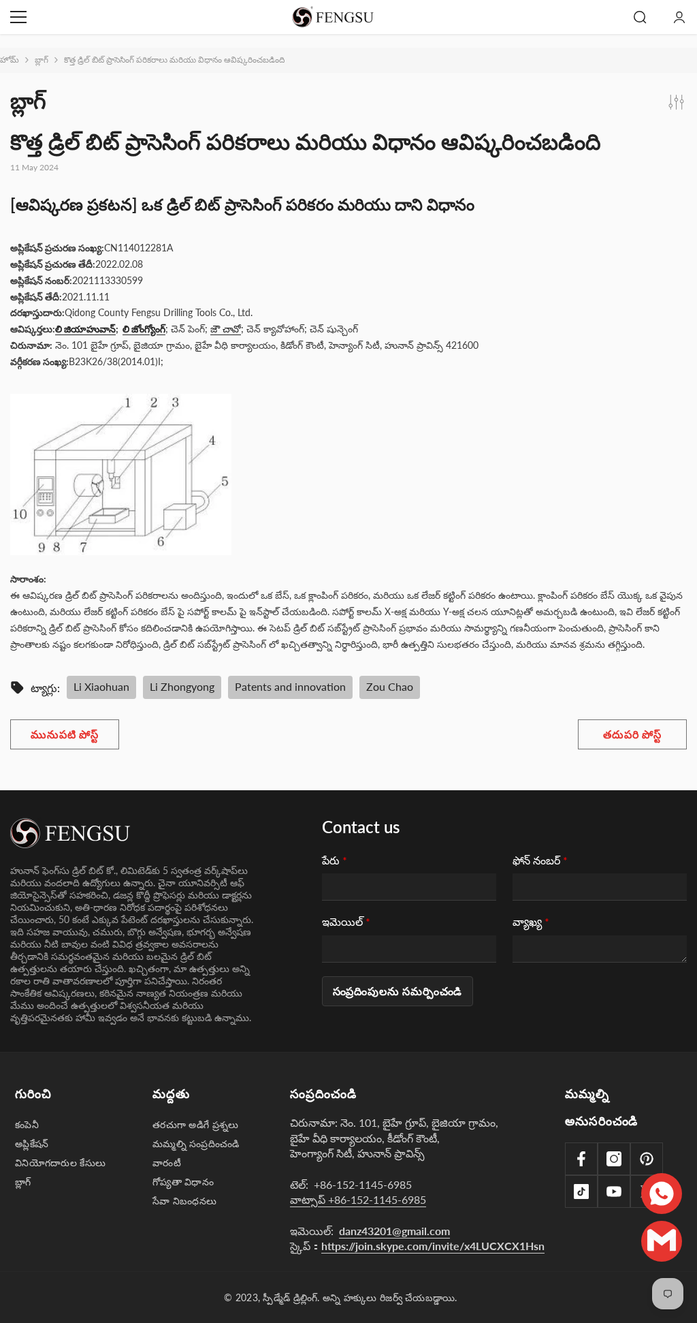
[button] (398, 991)
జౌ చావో (225, 328)
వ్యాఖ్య (531, 921)
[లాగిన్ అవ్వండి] (679, 17)
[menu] (18, 17)
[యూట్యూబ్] (614, 1191)
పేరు (334, 860)
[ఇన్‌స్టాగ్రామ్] (614, 1158)
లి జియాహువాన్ (85, 328)
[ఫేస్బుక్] (581, 1158)
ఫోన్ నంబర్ (540, 860)
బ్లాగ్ (41, 60)
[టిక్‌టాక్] (581, 1191)
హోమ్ (9, 60)
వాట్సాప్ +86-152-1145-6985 (358, 1199)
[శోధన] (640, 17)
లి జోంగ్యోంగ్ (144, 328)
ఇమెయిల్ (346, 921)
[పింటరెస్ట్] (646, 1158)
